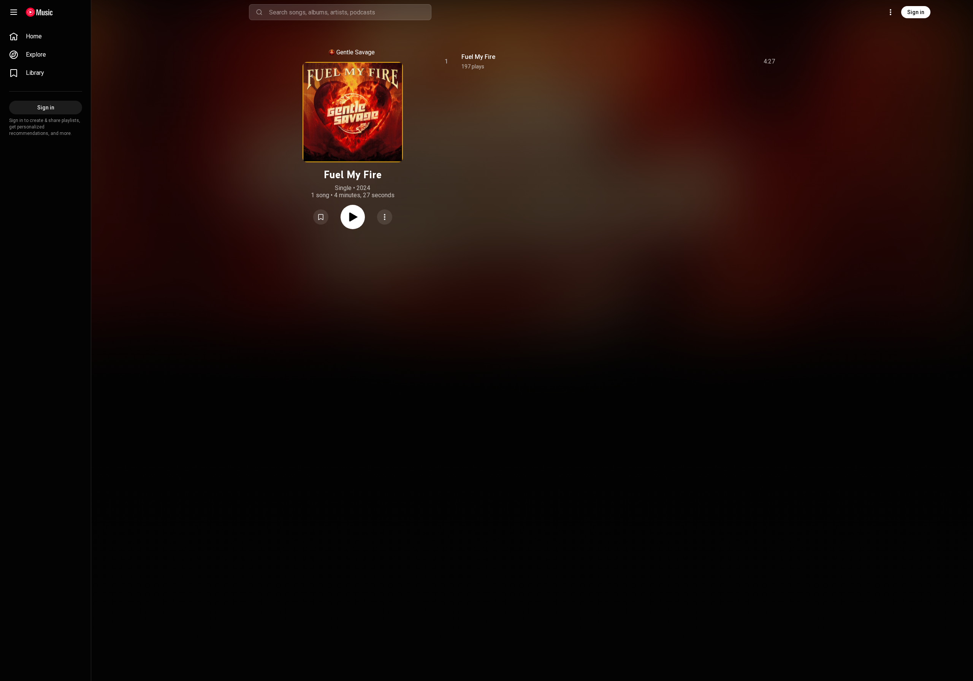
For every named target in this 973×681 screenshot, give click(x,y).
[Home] (39, 12)
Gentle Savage (355, 52)
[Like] (712, 61)
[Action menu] (384, 217)
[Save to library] (320, 217)
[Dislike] (726, 61)
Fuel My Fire (478, 56)
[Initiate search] (259, 12)
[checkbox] (769, 61)
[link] (45, 36)
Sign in (915, 12)
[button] (320, 217)
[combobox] (350, 12)
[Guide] (13, 12)
